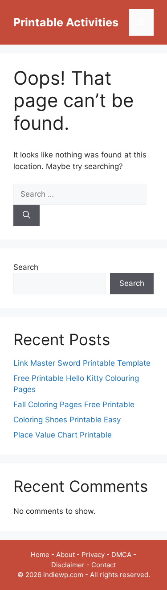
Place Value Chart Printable (62, 434)
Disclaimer (68, 565)
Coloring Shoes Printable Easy (67, 419)
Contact (103, 565)
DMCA (121, 554)
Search (25, 267)
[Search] (26, 215)
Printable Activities (65, 22)
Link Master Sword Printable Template (82, 363)
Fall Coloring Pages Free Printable (73, 404)
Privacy (93, 554)
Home (40, 554)
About (65, 554)
